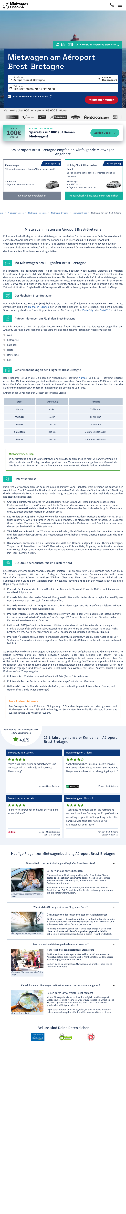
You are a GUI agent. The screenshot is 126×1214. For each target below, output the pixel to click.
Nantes (83, 378)
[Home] (15, 5)
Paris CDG (104, 310)
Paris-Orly (87, 310)
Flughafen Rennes (38, 307)
